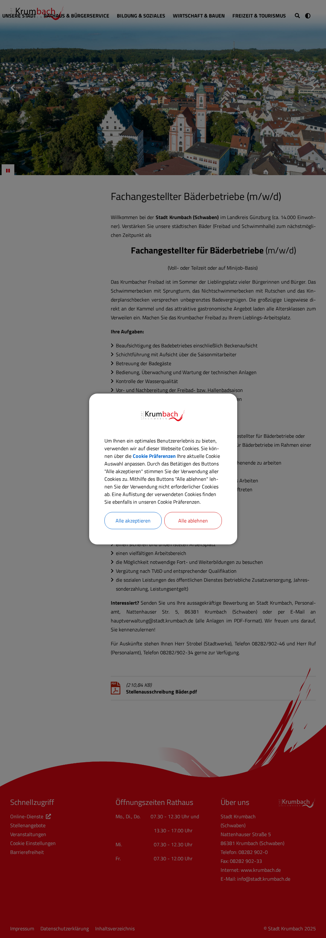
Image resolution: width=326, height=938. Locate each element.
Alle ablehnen (193, 520)
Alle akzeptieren (133, 520)
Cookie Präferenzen (154, 456)
